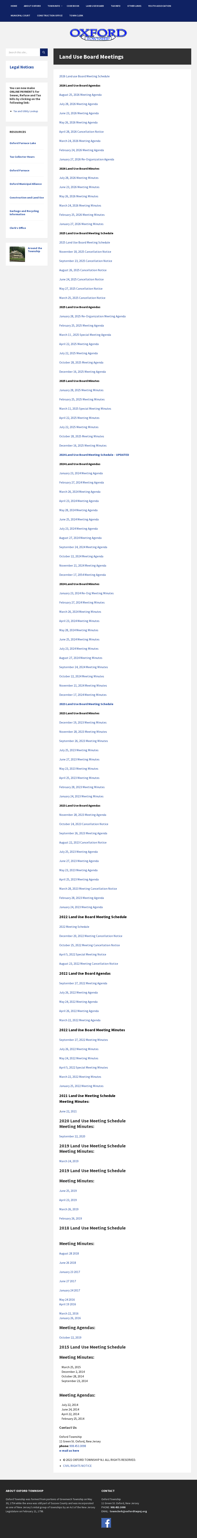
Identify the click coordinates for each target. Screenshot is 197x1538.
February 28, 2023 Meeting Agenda (81, 898)
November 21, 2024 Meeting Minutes (83, 685)
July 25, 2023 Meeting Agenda (78, 852)
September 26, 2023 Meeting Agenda (83, 833)
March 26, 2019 (68, 1209)
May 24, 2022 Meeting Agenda (78, 1002)
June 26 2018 (67, 1263)
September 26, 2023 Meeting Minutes (83, 741)
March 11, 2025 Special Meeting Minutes (85, 408)
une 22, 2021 (69, 1111)
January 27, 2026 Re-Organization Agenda (86, 159)
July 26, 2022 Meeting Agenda (78, 992)
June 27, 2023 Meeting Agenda (79, 861)
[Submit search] (44, 52)
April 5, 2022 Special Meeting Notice (82, 954)
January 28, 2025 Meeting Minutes (81, 390)
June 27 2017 (67, 1281)
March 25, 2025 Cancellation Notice (82, 298)
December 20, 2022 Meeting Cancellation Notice (90, 936)
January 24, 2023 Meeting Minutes (81, 796)
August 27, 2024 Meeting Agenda (80, 538)
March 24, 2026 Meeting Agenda (79, 141)
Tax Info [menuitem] (116, 5)
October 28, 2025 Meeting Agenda (81, 362)
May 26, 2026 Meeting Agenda (78, 122)
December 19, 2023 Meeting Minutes (83, 722)
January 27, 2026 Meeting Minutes (81, 224)
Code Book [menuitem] (73, 5)
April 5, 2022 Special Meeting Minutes (83, 1067)
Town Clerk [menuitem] (76, 15)
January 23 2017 (69, 1272)
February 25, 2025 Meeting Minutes (82, 399)
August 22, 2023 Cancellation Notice (83, 842)
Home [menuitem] (14, 5)
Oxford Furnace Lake (23, 143)
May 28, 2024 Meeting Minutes (78, 630)
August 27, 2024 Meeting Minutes (80, 658)
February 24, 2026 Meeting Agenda (81, 150)
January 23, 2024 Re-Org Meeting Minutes (86, 593)
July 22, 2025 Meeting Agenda (78, 353)
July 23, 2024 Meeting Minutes (78, 648)
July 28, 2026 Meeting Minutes (78, 178)
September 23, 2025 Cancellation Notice (85, 261)
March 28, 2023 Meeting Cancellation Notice (88, 888)
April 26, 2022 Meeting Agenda (79, 1011)
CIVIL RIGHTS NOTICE (77, 1466)
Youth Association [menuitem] (159, 5)
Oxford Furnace (19, 170)
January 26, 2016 (70, 1318)
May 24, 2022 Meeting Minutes (78, 1058)
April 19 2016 (67, 1304)
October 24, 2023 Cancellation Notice (83, 824)
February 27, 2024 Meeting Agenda (81, 482)
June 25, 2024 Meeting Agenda (79, 519)
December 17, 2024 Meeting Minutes (83, 695)
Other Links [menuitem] (134, 5)
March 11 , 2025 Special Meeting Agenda (85, 335)
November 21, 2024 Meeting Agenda (82, 565)
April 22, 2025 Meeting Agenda (79, 344)
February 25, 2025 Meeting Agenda (81, 325)
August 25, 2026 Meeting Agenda (80, 95)
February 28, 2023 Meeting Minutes (82, 787)
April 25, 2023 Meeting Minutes (79, 778)
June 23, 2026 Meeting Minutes (79, 187)
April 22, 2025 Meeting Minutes (79, 418)
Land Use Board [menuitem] (95, 5)
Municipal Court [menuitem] (20, 15)
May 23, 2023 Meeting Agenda (78, 870)
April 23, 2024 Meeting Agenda (79, 501)
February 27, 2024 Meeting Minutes (82, 602)
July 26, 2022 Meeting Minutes (78, 1049)
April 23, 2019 (68, 1200)
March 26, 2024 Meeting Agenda (79, 491)
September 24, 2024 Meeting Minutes (83, 667)
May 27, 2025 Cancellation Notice (81, 288)
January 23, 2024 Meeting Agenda (81, 473)
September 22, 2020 (72, 1136)
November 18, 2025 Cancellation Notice (85, 251)
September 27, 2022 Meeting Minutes (83, 1040)
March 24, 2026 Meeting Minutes (80, 205)
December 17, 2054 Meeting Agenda (82, 575)
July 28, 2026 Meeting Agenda (78, 104)
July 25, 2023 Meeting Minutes (78, 750)
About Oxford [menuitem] (32, 5)
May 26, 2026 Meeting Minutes (78, 196)
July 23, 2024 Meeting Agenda (78, 528)
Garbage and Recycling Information (24, 212)
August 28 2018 (69, 1253)
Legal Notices (22, 67)
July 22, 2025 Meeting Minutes (78, 427)
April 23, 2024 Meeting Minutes (79, 621)
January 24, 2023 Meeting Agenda (81, 907)
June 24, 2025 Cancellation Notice (81, 279)
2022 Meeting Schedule (74, 927)
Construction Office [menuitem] (50, 15)
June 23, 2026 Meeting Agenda (79, 113)
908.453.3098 (77, 1446)
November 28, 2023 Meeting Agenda (82, 815)
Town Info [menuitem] (54, 5)
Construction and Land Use (27, 197)
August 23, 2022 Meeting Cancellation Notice (88, 963)
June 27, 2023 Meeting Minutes (79, 759)
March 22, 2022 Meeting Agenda (79, 1020)
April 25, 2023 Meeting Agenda (79, 879)
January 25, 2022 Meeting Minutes (81, 1086)
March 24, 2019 (68, 1161)
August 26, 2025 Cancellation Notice (83, 270)
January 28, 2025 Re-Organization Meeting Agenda (92, 316)
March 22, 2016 (68, 1313)
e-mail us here (69, 1450)
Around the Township (35, 249)
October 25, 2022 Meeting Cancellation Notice (89, 945)
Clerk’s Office (18, 228)
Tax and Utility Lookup (25, 111)
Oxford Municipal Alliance (26, 184)
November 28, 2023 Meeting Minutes (83, 732)
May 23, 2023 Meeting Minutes (78, 768)
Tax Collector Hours (22, 156)
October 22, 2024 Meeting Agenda (81, 556)
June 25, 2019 (68, 1191)
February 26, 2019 (70, 1218)
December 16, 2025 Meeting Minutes (83, 445)
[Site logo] (98, 41)
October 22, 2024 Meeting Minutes (81, 676)
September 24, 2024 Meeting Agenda (83, 547)
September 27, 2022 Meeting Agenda (83, 983)
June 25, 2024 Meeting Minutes (79, 639)
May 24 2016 (67, 1299)
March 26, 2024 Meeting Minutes (80, 612)
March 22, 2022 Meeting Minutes (80, 1077)
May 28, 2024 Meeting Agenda (78, 510)
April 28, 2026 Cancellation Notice (81, 131)
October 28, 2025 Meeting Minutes (81, 436)
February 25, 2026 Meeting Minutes (82, 215)
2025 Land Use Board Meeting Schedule (84, 242)
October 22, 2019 (71, 1337)
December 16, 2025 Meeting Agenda (82, 371)
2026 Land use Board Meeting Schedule (84, 76)
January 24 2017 (69, 1290)
